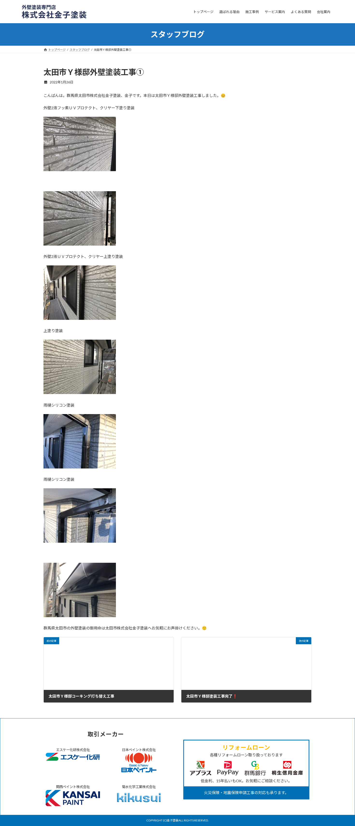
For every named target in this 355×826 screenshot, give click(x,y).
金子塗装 (172, 820)
